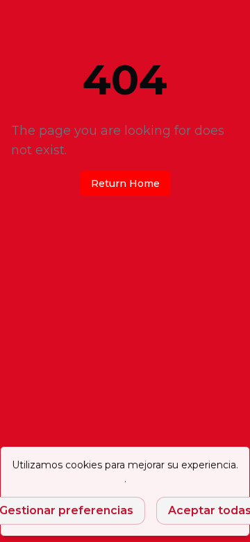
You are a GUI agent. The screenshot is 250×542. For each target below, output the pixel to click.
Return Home (125, 183)
